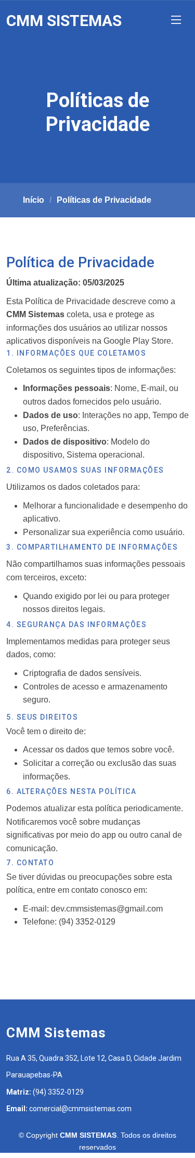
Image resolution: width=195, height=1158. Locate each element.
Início (33, 200)
